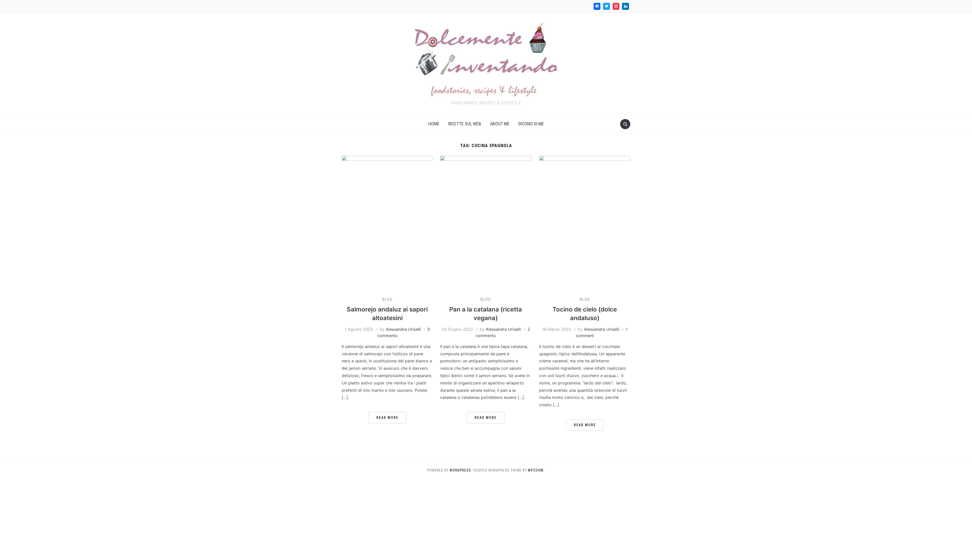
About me (500, 123)
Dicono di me (531, 123)
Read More (387, 418)
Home (433, 123)
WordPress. (461, 470)
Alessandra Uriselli (403, 329)
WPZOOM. (536, 470)
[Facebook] (597, 6)
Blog (387, 299)
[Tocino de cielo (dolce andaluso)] (584, 223)
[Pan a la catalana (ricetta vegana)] (485, 223)
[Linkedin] (625, 6)
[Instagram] (616, 6)
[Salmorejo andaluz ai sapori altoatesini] (387, 223)
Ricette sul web (464, 123)
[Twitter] (606, 6)
